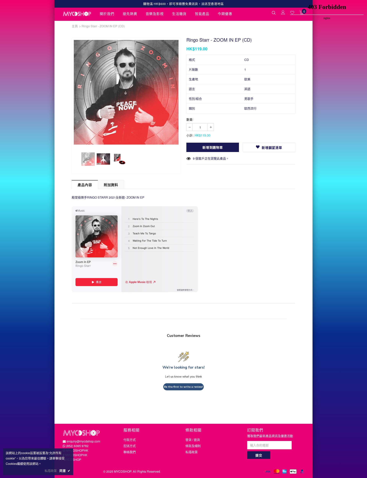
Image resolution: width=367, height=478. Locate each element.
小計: (189, 135)
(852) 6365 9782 (77, 446)
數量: (189, 119)
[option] (126, 92)
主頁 (75, 26)
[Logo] (78, 13)
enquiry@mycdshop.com (83, 441)
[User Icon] (283, 12)
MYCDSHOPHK (77, 450)
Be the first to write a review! (183, 387)
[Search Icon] (274, 13)
